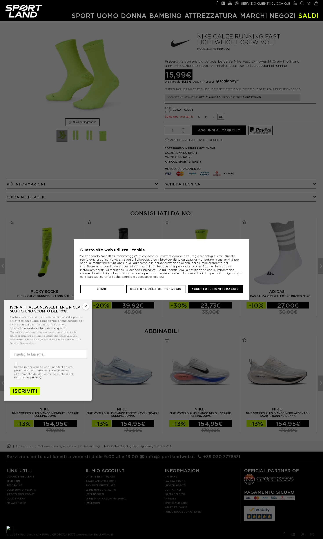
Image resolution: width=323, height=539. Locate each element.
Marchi (253, 15)
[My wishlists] (309, 2)
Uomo (107, 15)
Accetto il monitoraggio (215, 289)
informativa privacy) (27, 377)
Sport (83, 15)
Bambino (165, 15)
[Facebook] (217, 2)
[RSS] (223, 2)
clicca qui (157, 276)
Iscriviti (25, 391)
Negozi (282, 15)
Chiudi (102, 289)
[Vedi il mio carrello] (316, 2)
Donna (134, 15)
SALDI (308, 15)
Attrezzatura (210, 15)
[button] (10, 529)
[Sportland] (23, 11)
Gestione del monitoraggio (156, 289)
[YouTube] (230, 2)
